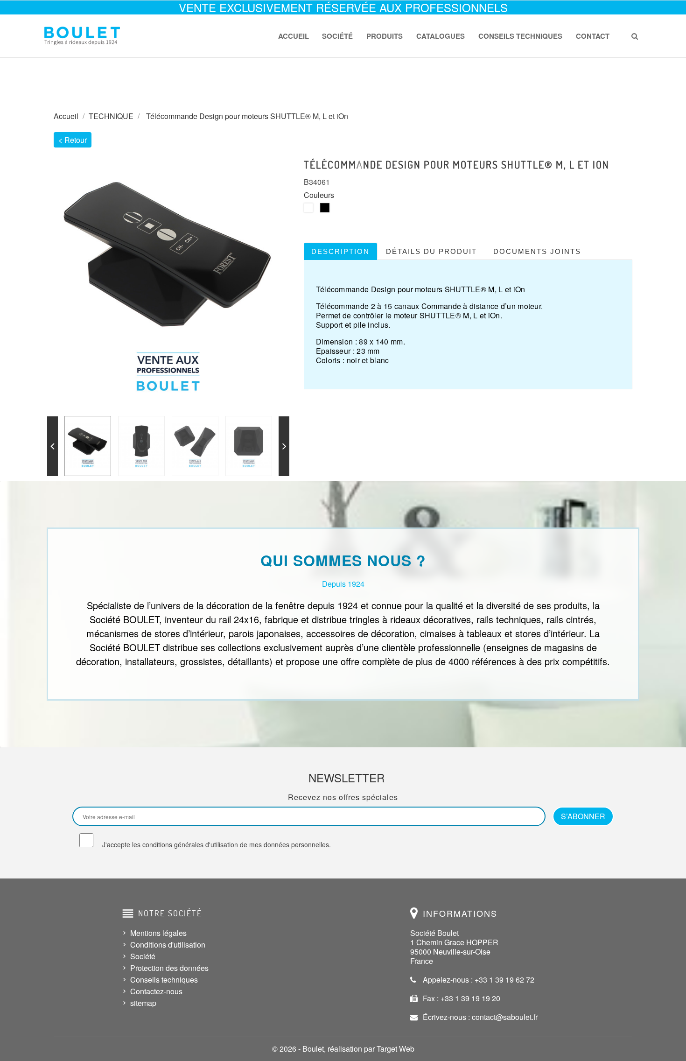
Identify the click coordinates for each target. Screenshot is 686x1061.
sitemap (143, 1003)
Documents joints (537, 251)
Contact (592, 36)
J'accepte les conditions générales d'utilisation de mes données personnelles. (216, 844)
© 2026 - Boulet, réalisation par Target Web (343, 1048)
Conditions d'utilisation (167, 944)
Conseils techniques (520, 36)
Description (340, 251)
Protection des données (169, 968)
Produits (384, 36)
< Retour (72, 139)
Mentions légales (158, 932)
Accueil (293, 36)
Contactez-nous (156, 991)
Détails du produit (431, 251)
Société (337, 36)
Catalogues (440, 36)
